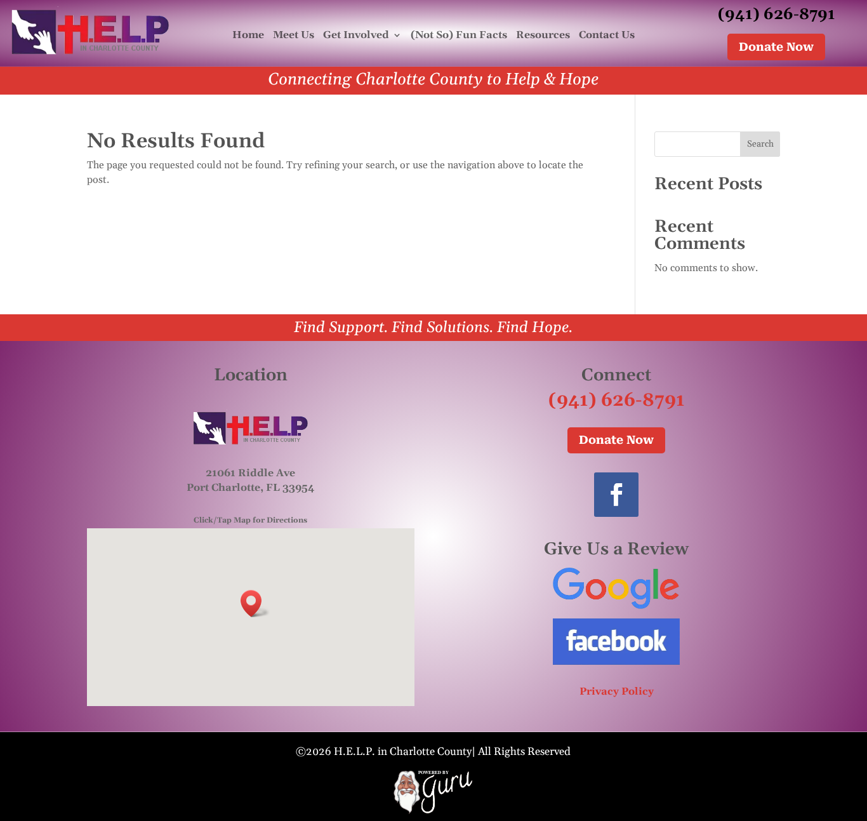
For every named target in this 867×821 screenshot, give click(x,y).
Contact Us (607, 35)
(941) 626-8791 (776, 14)
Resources (543, 35)
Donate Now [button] (776, 46)
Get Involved (356, 35)
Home (248, 35)
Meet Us (293, 35)
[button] (255, 603)
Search (760, 144)
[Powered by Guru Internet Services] (433, 811)
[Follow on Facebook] (616, 494)
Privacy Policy (616, 691)
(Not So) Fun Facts (459, 35)
